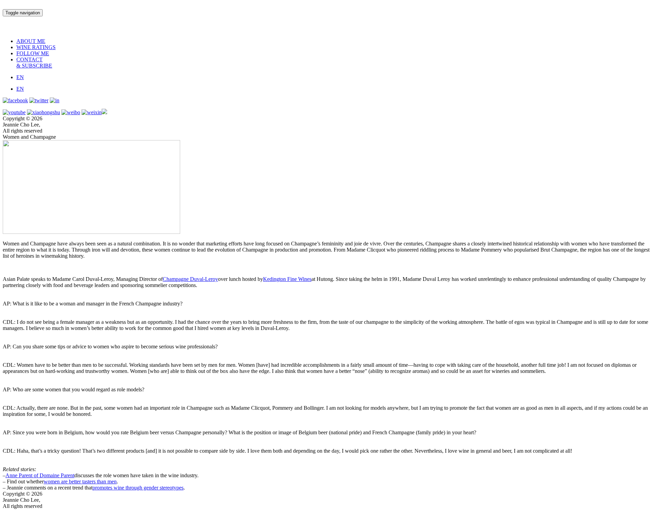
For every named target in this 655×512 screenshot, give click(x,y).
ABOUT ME (30, 41)
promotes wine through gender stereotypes (138, 488)
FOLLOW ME (32, 53)
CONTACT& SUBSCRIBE (34, 63)
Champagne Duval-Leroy (190, 279)
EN (20, 77)
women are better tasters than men (80, 481)
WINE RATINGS (36, 47)
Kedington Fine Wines (287, 279)
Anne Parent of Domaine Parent (39, 475)
